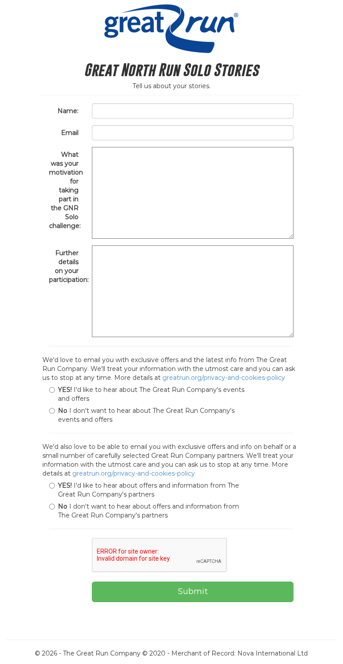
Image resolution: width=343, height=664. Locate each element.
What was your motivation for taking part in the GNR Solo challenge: (66, 190)
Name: (68, 111)
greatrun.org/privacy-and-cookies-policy (223, 378)
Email (70, 133)
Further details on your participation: (67, 266)
